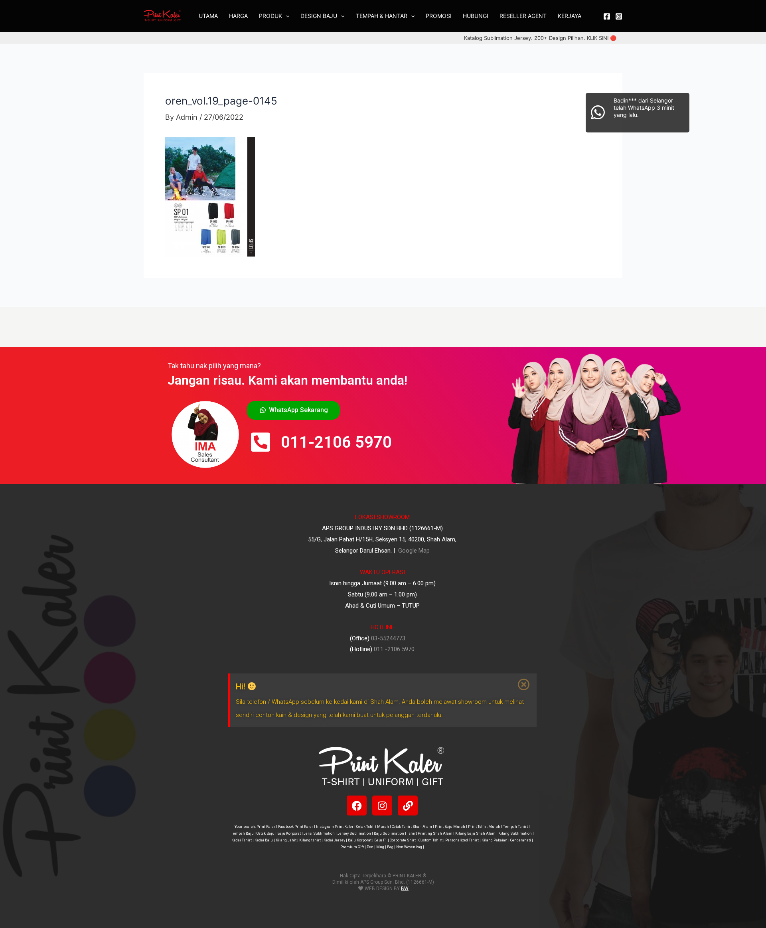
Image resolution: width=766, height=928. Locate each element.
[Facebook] (606, 16)
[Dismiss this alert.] (524, 684)
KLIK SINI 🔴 (601, 38)
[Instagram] (618, 16)
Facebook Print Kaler (295, 827)
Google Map (413, 550)
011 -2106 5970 (394, 649)
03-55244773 (388, 638)
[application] (285, 16)
